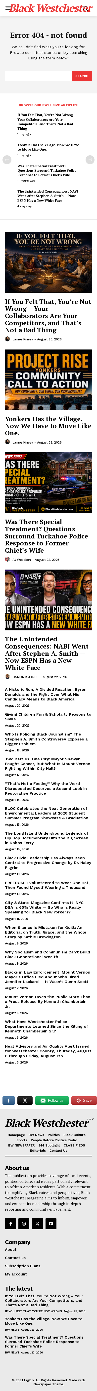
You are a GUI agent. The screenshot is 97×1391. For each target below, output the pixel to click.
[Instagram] (23, 1223)
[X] (37, 1223)
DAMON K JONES (25, 677)
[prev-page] (6, 159)
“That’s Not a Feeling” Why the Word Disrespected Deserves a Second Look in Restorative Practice (46, 788)
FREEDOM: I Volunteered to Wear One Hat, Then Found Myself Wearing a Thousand (47, 885)
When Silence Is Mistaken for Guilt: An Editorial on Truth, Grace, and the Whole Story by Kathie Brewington (45, 932)
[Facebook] (10, 1223)
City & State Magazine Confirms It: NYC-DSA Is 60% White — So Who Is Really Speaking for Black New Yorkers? (45, 907)
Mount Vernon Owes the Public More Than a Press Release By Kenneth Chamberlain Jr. (47, 1001)
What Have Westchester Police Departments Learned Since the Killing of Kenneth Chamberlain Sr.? (46, 1026)
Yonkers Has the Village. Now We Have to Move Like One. (48, 147)
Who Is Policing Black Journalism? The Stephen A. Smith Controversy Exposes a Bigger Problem (46, 739)
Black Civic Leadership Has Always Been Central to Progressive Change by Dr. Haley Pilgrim (48, 863)
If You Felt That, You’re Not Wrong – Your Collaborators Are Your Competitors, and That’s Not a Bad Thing (46, 121)
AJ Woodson (21, 560)
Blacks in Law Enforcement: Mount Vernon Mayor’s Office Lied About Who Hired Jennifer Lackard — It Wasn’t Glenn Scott (47, 977)
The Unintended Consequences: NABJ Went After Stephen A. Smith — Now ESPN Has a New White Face (47, 196)
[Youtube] (51, 1223)
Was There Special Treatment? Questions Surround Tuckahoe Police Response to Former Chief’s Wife (46, 170)
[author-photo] (8, 339)
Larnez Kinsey (22, 339)
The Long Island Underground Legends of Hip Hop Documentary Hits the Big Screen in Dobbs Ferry (46, 838)
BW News (12, 1329)
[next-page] (90, 159)
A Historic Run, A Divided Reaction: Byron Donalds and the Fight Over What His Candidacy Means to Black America (46, 694)
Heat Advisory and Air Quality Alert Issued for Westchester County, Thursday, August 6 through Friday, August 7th (48, 1051)
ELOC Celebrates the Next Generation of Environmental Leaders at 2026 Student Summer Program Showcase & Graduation (46, 813)
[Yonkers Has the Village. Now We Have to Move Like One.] (48, 379)
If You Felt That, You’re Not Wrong (33, 1311)
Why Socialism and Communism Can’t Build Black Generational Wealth (47, 954)
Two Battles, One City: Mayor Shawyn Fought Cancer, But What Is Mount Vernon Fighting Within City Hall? (47, 764)
